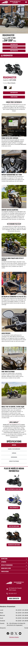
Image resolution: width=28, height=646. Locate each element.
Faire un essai (5, 572)
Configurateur (14, 44)
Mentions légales (14, 637)
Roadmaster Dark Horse (14, 545)
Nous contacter (14, 598)
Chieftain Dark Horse (14, 526)
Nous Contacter (14, 51)
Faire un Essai (14, 48)
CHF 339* (8, 40)
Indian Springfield (14, 508)
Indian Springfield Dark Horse (14, 489)
